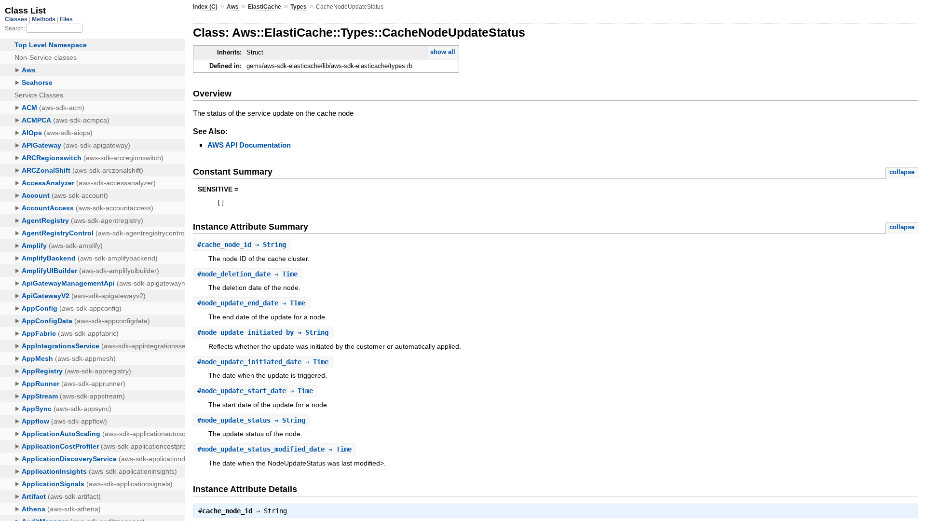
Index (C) (205, 6)
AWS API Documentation (249, 145)
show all (442, 51)
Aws (233, 6)
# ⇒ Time (247, 274)
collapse (901, 172)
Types (298, 6)
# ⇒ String (241, 244)
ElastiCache (264, 6)
